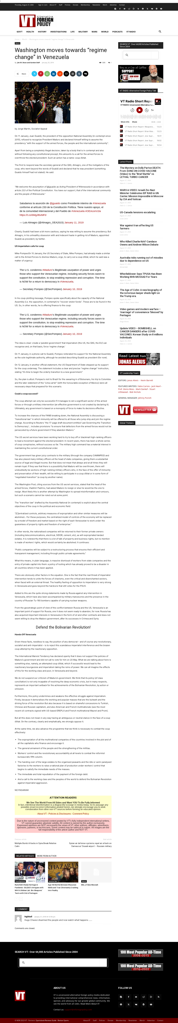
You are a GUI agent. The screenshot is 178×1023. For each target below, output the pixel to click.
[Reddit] (129, 9)
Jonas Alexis (132, 380)
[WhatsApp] (47, 73)
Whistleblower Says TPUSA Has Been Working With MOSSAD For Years (141, 275)
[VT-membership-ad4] (140, 82)
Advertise (113, 5)
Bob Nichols (135, 392)
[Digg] (85, 73)
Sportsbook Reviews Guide (46, 1020)
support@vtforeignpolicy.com (78, 1009)
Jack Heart (156, 386)
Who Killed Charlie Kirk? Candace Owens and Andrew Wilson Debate (139, 243)
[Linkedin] (53, 73)
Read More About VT (90, 1003)
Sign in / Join (42, 5)
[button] (160, 32)
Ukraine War (53, 881)
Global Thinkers (127, 423)
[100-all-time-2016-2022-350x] (140, 970)
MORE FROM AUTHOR (46, 856)
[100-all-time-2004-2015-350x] (140, 956)
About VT (53, 5)
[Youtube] (161, 9)
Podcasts (117, 31)
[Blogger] (115, 9)
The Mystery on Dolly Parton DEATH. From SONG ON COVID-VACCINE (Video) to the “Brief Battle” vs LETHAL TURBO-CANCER (140, 172)
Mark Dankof (142, 389)
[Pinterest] (41, 73)
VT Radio (131, 31)
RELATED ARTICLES (25, 856)
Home (17, 39)
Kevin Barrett (147, 380)
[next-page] (21, 898)
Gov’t (19, 31)
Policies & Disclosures (60, 814)
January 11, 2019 (74, 222)
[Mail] (124, 9)
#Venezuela (99, 203)
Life (73, 31)
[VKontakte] (152, 9)
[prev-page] (16, 898)
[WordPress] (156, 9)
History (42, 31)
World (104, 31)
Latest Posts (126, 162)
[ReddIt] (60, 73)
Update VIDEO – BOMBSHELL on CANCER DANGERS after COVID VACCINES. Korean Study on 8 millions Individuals (141, 333)
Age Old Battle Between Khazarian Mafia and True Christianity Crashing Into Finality (63, 887)
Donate (75, 5)
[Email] (66, 73)
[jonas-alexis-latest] (139, 364)
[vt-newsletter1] (139, 414)
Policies (67, 5)
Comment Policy (81, 814)
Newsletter (96, 5)
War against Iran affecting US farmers (136, 227)
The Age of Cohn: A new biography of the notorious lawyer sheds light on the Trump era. (141, 293)
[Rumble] (134, 9)
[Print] (73, 73)
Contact (122, 5)
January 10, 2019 (72, 289)
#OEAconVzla (93, 211)
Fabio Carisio (144, 386)
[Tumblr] (79, 73)
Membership (85, 5)
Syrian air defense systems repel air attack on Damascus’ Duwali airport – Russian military (90, 844)
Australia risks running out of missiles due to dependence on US (141, 259)
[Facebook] (120, 9)
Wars (94, 31)
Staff (60, 5)
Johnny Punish (144, 398)
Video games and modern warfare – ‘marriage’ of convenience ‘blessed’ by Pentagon (141, 312)
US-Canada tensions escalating (137, 212)
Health (30, 31)
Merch (105, 5)
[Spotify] (143, 9)
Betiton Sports (63, 1020)
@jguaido (55, 203)
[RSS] (138, 9)
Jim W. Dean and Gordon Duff (28, 62)
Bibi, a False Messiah (89, 885)
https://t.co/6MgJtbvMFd (33, 215)
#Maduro (47, 270)
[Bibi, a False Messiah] (96, 872)
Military (83, 31)
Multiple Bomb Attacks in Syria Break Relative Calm (35, 844)
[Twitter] (147, 9)
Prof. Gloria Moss (126, 389)
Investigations (58, 31)
